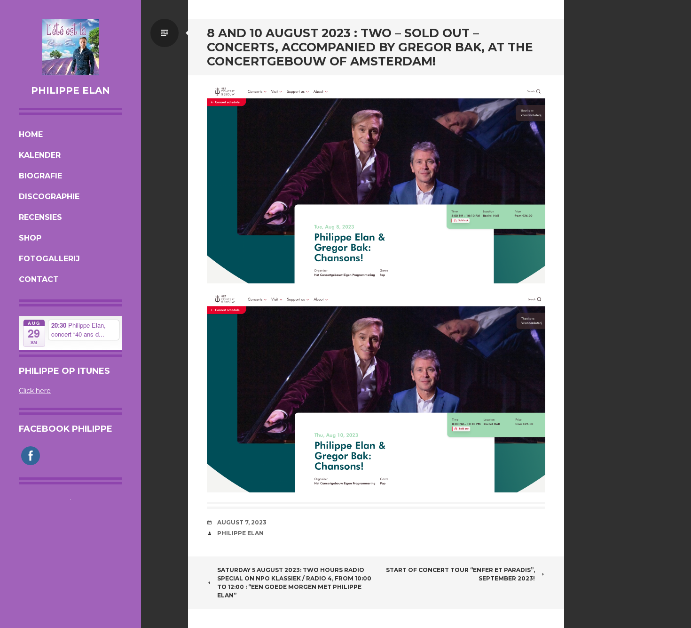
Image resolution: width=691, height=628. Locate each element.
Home (31, 134)
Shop (30, 237)
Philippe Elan (70, 90)
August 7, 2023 (242, 522)
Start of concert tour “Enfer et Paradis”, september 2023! (460, 574)
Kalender (40, 155)
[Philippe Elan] (70, 47)
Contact (39, 279)
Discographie (49, 196)
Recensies (40, 217)
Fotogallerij (49, 258)
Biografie (40, 175)
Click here (35, 390)
